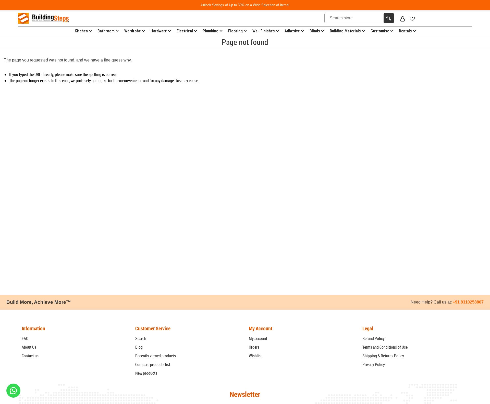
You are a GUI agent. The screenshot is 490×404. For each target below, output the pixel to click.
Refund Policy (373, 338)
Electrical (185, 31)
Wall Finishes (263, 31)
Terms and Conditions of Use (385, 347)
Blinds (315, 31)
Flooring (235, 31)
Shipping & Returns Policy (383, 356)
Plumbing (210, 31)
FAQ (25, 338)
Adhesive (292, 31)
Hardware (159, 31)
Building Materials (345, 31)
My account (258, 338)
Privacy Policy (373, 364)
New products (146, 373)
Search (140, 338)
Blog (139, 347)
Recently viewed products (155, 356)
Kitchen (81, 31)
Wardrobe (132, 31)
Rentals (405, 31)
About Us (29, 347)
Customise (380, 31)
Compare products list (152, 364)
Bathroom (106, 31)
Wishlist (255, 356)
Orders (254, 347)
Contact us (30, 356)
